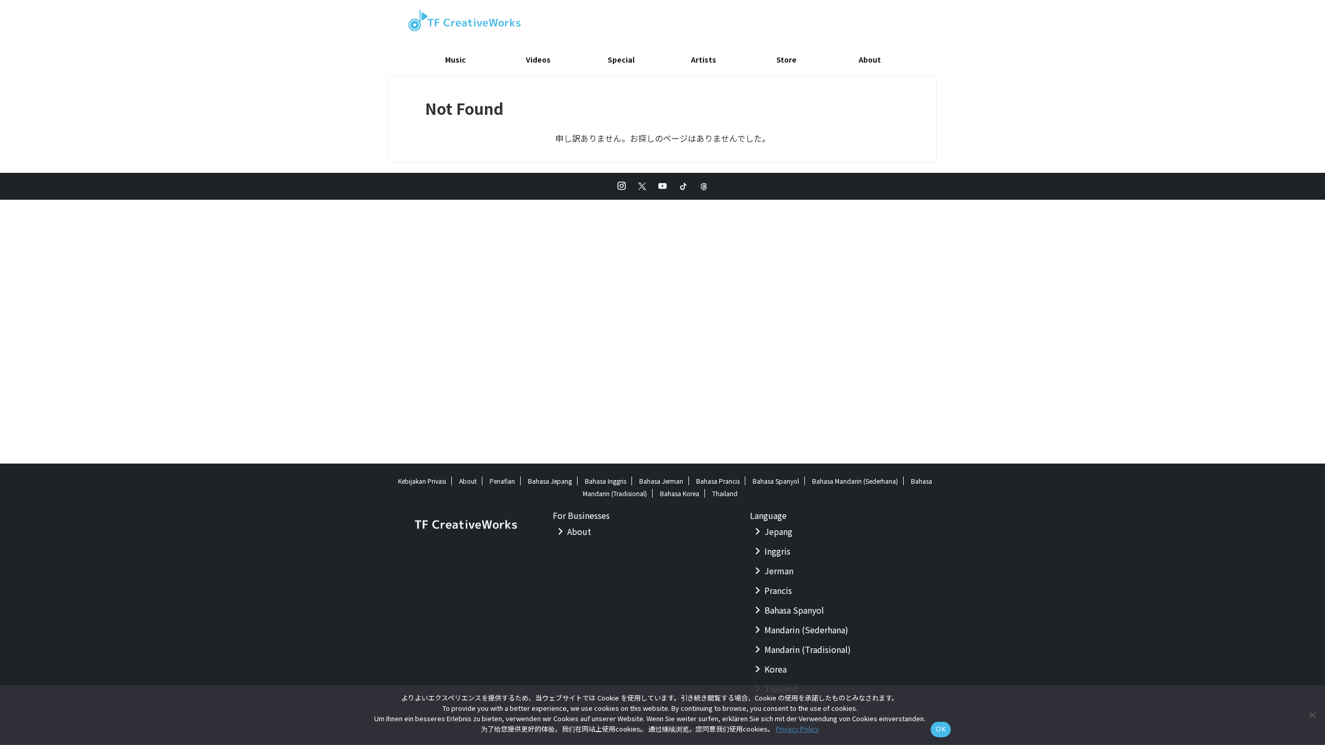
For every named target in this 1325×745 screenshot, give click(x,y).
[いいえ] (1312, 715)
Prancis (778, 590)
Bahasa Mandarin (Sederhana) (855, 480)
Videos (538, 59)
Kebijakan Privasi (422, 480)
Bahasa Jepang (550, 480)
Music (455, 59)
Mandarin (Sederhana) (806, 629)
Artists (703, 59)
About (870, 59)
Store (786, 59)
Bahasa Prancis (718, 480)
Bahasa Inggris (605, 480)
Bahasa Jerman (661, 480)
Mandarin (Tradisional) (807, 649)
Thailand (725, 493)
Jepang (778, 531)
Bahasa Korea (679, 493)
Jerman (778, 570)
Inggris (777, 551)
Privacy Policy (797, 729)
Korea (775, 669)
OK (941, 729)
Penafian (502, 480)
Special (621, 59)
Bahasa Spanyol (776, 480)
